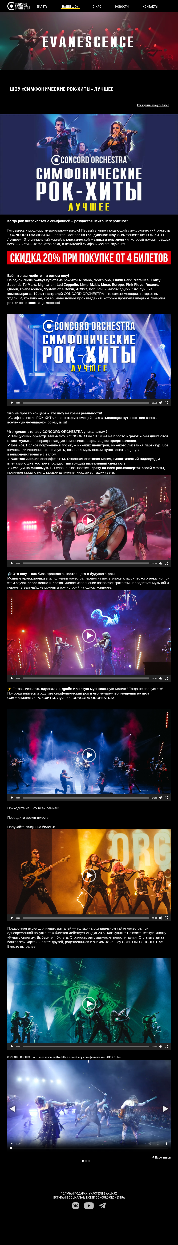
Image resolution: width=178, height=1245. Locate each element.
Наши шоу (70, 6)
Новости (122, 6)
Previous (12, 1108)
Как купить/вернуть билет (153, 105)
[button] (89, 360)
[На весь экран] (166, 403)
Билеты (42, 6)
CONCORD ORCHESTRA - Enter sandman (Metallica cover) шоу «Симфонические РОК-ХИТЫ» (63, 1057)
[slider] (86, 403)
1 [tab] (83, 1161)
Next (165, 1108)
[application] (89, 360)
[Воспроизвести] (12, 403)
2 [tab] (86, 1161)
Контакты (150, 6)
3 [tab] (89, 1161)
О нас (97, 6)
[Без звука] (160, 403)
